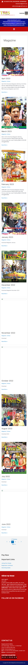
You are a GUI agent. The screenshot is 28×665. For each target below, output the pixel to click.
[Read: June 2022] (14, 505)
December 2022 (8, 285)
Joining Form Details (6, 563)
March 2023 (7, 131)
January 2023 (7, 237)
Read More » (5, 92)
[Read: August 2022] (14, 410)
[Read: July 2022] (14, 457)
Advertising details (6, 567)
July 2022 (6, 476)
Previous (14, 539)
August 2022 (7, 428)
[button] (14, 29)
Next (14, 544)
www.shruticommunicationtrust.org (13, 21)
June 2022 (6, 524)
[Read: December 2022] (14, 266)
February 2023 (8, 184)
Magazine (4, 81)
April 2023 (6, 78)
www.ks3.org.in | (21, 23)
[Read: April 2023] (13, 61)
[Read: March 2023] (14, 112)
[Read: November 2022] (14, 314)
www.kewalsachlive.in (8, 23)
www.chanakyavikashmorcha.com (14, 25)
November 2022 (8, 333)
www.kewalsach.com (13, 20)
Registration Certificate (7, 565)
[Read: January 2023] (14, 218)
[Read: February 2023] (14, 165)
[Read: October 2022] (14, 362)
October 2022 (7, 381)
